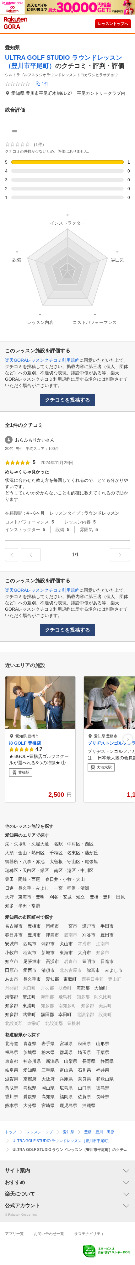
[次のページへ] (120, 554)
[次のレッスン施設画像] (127, 739)
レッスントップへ (113, 23)
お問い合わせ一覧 (49, 1234)
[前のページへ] (31, 554)
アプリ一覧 (14, 1234)
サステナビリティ (89, 1234)
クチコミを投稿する (67, 399)
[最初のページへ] (11, 554)
